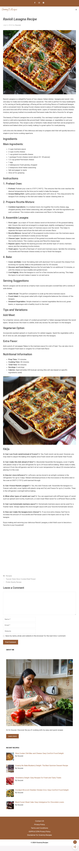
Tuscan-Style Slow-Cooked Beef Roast (21, 579)
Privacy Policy (39, 824)
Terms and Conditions (39, 828)
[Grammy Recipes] (9, 9)
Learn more (12, 736)
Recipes (9, 576)
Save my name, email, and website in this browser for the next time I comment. (35, 636)
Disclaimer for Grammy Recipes (39, 835)
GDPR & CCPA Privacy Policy (39, 831)
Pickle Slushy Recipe (13, 582)
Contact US (39, 821)
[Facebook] (35, 3)
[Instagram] (39, 3)
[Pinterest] (43, 3)
